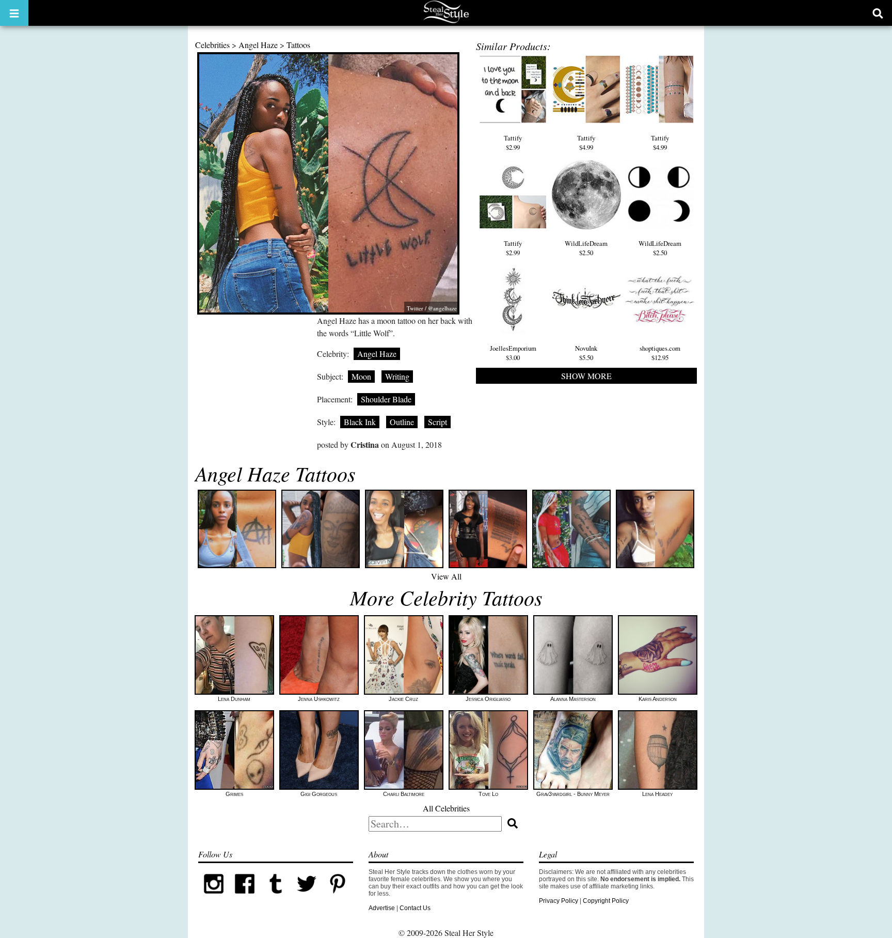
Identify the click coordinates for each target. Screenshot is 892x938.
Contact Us (415, 908)
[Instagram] (213, 897)
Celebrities (212, 44)
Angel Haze (258, 44)
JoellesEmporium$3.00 (513, 352)
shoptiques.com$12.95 (660, 352)
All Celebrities (446, 808)
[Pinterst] (337, 897)
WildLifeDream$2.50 (586, 248)
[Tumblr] (275, 897)
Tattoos (298, 44)
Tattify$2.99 (513, 142)
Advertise (382, 908)
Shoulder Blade (386, 399)
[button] (14, 13)
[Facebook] (244, 897)
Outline (402, 421)
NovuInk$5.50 (586, 352)
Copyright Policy (606, 900)
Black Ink (360, 421)
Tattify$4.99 (586, 142)
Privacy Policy (558, 900)
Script (437, 421)
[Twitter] (306, 897)
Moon (361, 376)
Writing (397, 376)
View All (446, 576)
